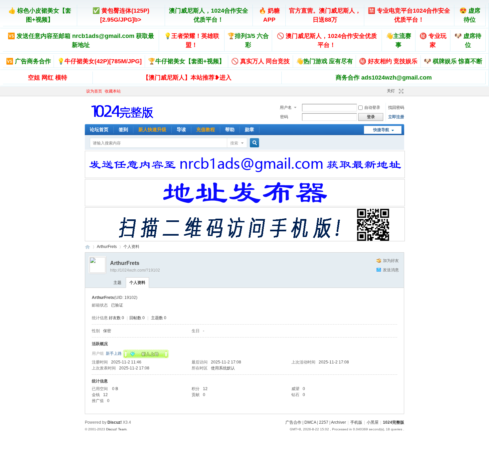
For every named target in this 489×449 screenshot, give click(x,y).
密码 (284, 116)
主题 (117, 282)
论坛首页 (99, 129)
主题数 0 (158, 318)
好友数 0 (116, 318)
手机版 (356, 422)
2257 (323, 422)
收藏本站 (113, 91)
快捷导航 (381, 129)
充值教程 (205, 129)
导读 (181, 129)
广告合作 (293, 422)
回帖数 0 (137, 318)
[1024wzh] (123, 120)
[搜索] (253, 143)
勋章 (249, 129)
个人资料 (137, 282)
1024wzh (87, 247)
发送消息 (391, 270)
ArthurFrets (107, 246)
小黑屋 (373, 422)
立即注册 (396, 116)
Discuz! (114, 422)
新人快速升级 (152, 129)
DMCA (310, 422)
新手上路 (114, 353)
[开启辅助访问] (376, 91)
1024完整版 (393, 422)
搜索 (234, 143)
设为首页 (94, 91)
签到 (123, 129)
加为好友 (391, 260)
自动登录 (372, 107)
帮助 (230, 129)
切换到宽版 (400, 91)
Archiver (338, 422)
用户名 (286, 107)
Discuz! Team (116, 429)
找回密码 (396, 107)
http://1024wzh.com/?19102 (135, 270)
